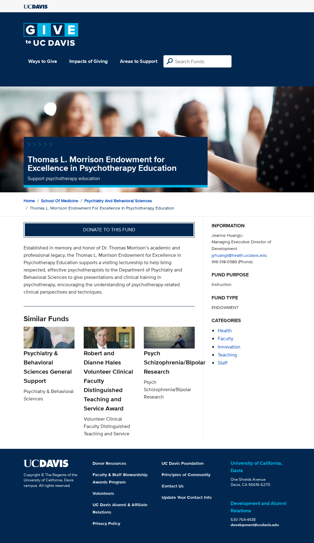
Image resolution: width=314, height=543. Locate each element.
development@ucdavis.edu (255, 525)
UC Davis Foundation (183, 463)
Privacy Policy (106, 523)
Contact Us (173, 486)
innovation (229, 346)
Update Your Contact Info (187, 497)
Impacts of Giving (88, 61)
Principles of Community (186, 475)
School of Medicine (59, 201)
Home (29, 201)
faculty (225, 338)
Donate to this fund (109, 229)
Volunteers (103, 493)
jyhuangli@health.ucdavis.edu (239, 255)
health (225, 330)
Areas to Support (138, 61)
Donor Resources (109, 463)
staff (223, 362)
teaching (227, 354)
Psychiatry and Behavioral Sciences (118, 201)
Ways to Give (42, 61)
